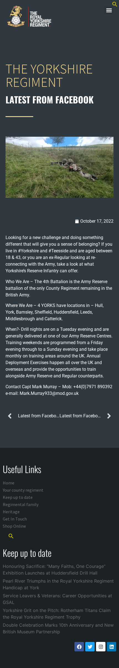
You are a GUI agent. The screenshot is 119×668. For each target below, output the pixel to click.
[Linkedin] (111, 646)
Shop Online (14, 526)
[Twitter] (90, 646)
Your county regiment (23, 490)
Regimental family (20, 504)
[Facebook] (79, 646)
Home (8, 483)
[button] (108, 10)
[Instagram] (100, 646)
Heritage (11, 511)
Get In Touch (15, 519)
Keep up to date (18, 497)
